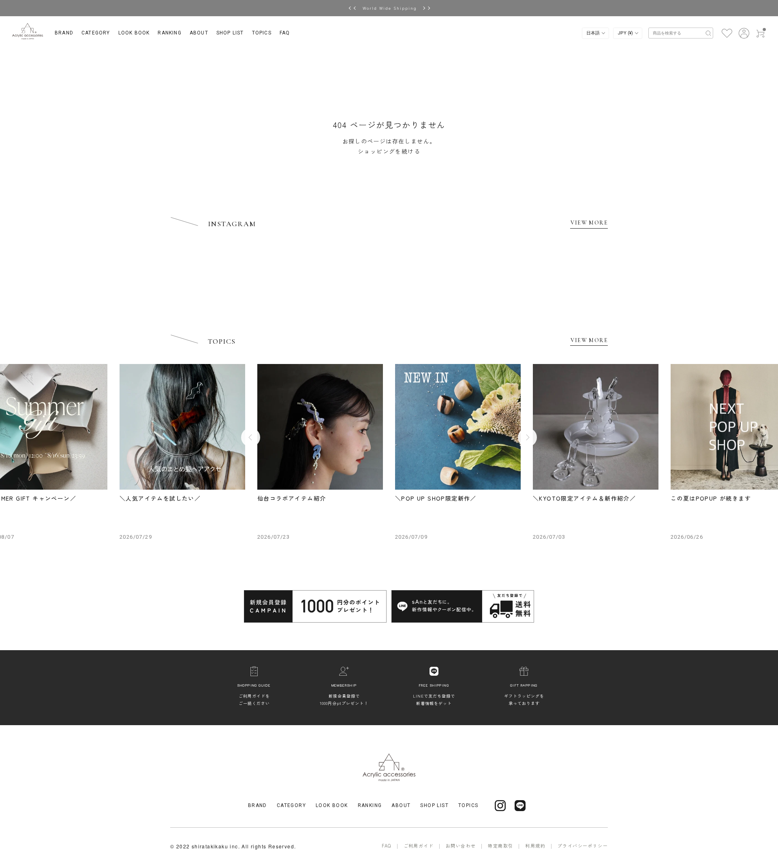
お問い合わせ (461, 845)
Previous (250, 437)
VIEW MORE (589, 222)
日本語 (593, 33)
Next (527, 437)
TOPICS (261, 33)
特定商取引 (500, 845)
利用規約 (535, 845)
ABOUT (199, 33)
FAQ (285, 33)
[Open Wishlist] (726, 32)
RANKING (169, 33)
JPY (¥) (626, 33)
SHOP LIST (230, 33)
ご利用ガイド (419, 845)
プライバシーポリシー (583, 845)
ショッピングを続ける (389, 151)
